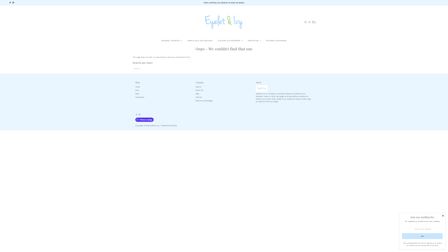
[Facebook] (10, 3)
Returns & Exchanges (276, 41)
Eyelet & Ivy (154, 125)
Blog (197, 94)
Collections (139, 97)
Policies (199, 97)
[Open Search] (305, 22)
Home (137, 87)
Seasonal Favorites (170, 41)
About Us (199, 90)
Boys (137, 94)
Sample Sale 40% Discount (199, 41)
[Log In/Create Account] (309, 22)
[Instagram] (13, 3)
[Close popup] (443, 216)
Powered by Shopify (169, 125)
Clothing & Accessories (229, 41)
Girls (137, 90)
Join (422, 236)
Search (198, 87)
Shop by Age (253, 41)
